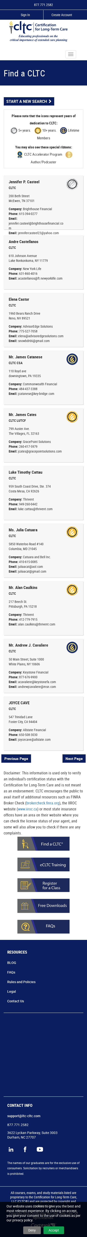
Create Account (61, 14)
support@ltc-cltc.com (23, 1116)
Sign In (25, 14)
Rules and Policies (21, 982)
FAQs (11, 972)
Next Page (74, 758)
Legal (11, 991)
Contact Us (15, 1001)
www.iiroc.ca (27, 809)
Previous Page (16, 758)
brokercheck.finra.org (42, 803)
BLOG (11, 962)
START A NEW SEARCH (27, 101)
